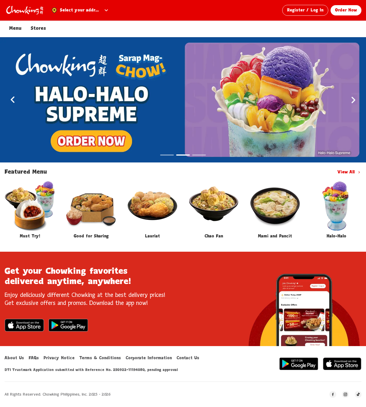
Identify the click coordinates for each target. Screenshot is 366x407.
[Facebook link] (332, 394)
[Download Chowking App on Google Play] (68, 325)
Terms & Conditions (100, 358)
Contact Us (187, 358)
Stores (38, 28)
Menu (15, 28)
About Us (14, 358)
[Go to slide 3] (199, 155)
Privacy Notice (59, 358)
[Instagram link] (345, 394)
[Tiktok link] (358, 394)
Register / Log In (305, 10)
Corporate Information (149, 358)
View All (346, 172)
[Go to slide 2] (183, 155)
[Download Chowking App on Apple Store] (24, 325)
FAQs (34, 358)
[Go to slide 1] (167, 155)
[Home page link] (25, 10)
